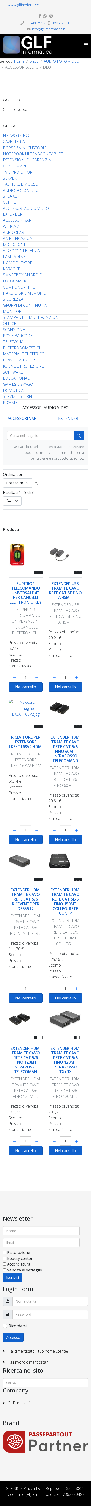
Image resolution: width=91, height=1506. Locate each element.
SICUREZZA (13, 299)
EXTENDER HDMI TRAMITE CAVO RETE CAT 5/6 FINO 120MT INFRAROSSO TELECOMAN (26, 1060)
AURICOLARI (14, 232)
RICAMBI (11, 402)
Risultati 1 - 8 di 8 (18, 492)
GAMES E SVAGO (18, 384)
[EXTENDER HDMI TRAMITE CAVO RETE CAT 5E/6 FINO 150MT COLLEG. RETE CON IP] (66, 861)
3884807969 (35, 23)
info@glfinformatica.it (48, 29)
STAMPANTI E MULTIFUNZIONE (32, 317)
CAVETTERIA (14, 141)
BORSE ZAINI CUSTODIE (24, 147)
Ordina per (13, 474)
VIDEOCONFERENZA (21, 250)
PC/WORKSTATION (19, 360)
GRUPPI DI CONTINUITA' (25, 305)
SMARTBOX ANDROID (22, 275)
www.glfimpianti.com (25, 5)
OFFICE (9, 323)
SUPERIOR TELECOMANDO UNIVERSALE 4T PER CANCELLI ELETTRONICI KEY (25, 593)
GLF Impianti (18, 1403)
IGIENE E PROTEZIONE (23, 366)
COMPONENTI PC (19, 287)
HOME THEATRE (17, 262)
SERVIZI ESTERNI (18, 396)
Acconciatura (18, 1264)
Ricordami (18, 1326)
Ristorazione (18, 1252)
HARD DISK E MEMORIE (24, 293)
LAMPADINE (14, 256)
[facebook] (40, 15)
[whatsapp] (45, 15)
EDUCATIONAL (16, 378)
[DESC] (37, 483)
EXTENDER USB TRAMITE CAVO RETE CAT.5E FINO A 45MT (65, 590)
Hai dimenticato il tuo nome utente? (37, 1351)
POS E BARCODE (18, 335)
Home (19, 61)
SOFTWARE (13, 372)
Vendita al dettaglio (24, 1270)
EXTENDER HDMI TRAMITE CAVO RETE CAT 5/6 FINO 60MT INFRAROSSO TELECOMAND (65, 749)
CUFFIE (9, 202)
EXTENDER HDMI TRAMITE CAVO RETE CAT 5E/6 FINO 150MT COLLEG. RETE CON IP (65, 901)
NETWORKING (16, 135)
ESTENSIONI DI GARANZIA (27, 160)
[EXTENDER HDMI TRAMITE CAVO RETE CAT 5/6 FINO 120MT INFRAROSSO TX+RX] (66, 1019)
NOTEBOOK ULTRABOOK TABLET (33, 154)
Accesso (13, 1337)
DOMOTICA (13, 390)
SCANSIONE (14, 329)
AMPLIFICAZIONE (19, 238)
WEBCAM (11, 226)
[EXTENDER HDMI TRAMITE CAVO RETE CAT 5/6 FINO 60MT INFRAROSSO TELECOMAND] (66, 708)
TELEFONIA (13, 341)
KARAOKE (11, 268)
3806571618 (61, 23)
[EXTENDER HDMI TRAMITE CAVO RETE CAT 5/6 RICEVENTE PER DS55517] (26, 861)
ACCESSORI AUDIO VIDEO (26, 208)
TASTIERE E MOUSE (20, 184)
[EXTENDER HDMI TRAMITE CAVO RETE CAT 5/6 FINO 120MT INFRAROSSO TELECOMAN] (26, 1019)
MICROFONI (14, 244)
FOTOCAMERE (15, 281)
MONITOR (12, 311)
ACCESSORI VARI (18, 220)
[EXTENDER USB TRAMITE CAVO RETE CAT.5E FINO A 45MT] (66, 554)
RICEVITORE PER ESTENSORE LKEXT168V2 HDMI (25, 742)
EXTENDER (12, 214)
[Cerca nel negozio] (79, 435)
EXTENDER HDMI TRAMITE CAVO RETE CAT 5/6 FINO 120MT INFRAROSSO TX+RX (65, 1060)
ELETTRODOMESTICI (21, 347)
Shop (34, 61)
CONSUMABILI (16, 166)
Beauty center (20, 1258)
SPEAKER (11, 196)
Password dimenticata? (27, 1362)
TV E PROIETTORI (18, 172)
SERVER (10, 178)
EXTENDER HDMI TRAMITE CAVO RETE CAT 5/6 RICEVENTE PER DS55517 (26, 899)
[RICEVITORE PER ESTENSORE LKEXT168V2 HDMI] (26, 708)
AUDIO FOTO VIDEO (61, 61)
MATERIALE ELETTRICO (24, 354)
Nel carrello (25, 687)
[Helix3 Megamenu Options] (86, 44)
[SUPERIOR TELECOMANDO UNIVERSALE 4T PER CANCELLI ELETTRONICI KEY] (26, 555)
